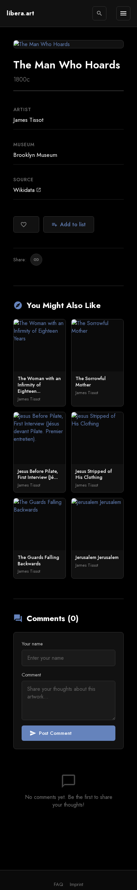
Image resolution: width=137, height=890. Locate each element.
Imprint (76, 884)
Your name (32, 643)
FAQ (58, 884)
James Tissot (28, 119)
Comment (31, 674)
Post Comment (50, 733)
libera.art (20, 13)
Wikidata (27, 190)
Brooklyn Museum (35, 155)
